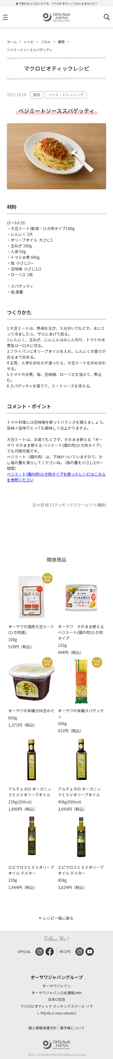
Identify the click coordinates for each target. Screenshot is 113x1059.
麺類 (61, 41)
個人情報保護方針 (42, 1027)
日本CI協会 (56, 999)
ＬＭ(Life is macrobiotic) (56, 1013)
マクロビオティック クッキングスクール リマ (56, 1006)
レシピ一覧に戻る (58, 918)
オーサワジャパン (56, 986)
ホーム (12, 41)
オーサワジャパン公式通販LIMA (57, 993)
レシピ (29, 41)
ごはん (46, 41)
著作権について (72, 1027)
